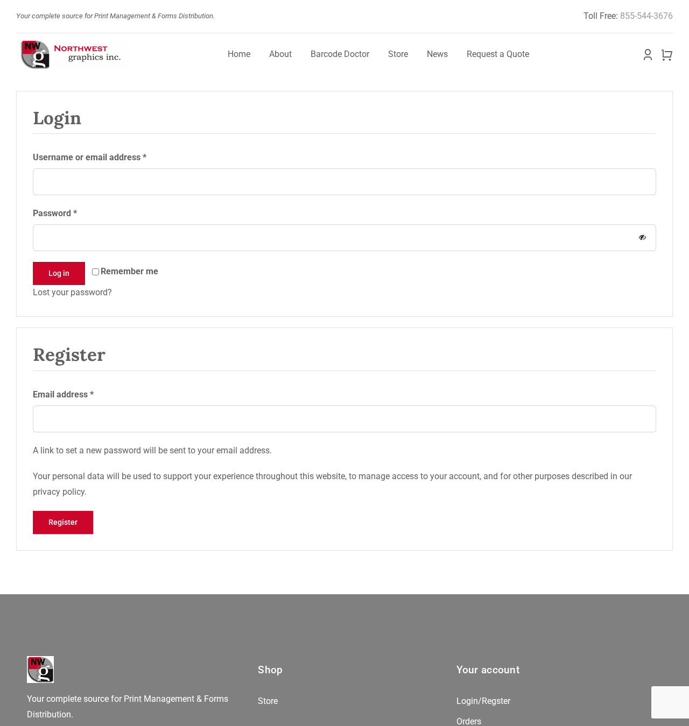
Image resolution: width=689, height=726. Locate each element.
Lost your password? (72, 292)
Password (55, 213)
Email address (63, 394)
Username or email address (89, 157)
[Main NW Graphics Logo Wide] (73, 44)
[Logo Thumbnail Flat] (40, 660)
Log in (58, 273)
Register (63, 522)
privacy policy (59, 492)
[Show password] (642, 237)
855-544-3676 (646, 16)
